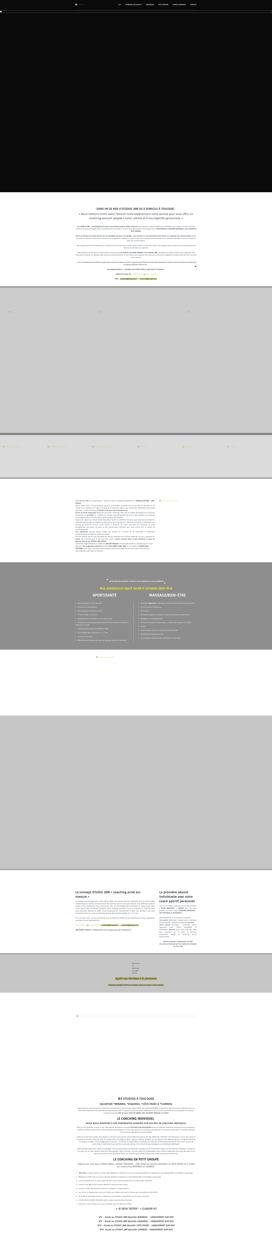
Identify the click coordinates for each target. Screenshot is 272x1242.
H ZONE (81, 1200)
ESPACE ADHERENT (179, 5)
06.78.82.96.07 (137, 274)
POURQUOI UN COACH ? (133, 5)
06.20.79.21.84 (151, 274)
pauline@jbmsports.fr (128, 279)
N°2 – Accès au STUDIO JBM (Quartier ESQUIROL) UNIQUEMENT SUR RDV (136, 1221)
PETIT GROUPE (163, 5)
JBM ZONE (82, 1173)
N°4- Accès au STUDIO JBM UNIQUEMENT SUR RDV (136, 1229)
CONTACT (193, 5)
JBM (119, 5)
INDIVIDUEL (150, 5)
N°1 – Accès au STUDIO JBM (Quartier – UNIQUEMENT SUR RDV (136, 1217)
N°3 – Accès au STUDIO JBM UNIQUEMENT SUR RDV (136, 1225)
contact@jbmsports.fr (148, 279)
